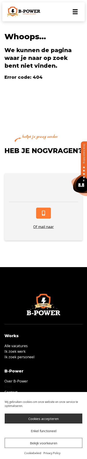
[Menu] (75, 11)
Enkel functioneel (43, 431)
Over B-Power (16, 381)
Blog (8, 386)
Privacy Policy (52, 453)
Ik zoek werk (15, 351)
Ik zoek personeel (19, 357)
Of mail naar (43, 226)
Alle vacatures (16, 345)
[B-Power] (79, 168)
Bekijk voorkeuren (43, 443)
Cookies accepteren (43, 418)
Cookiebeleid (32, 453)
